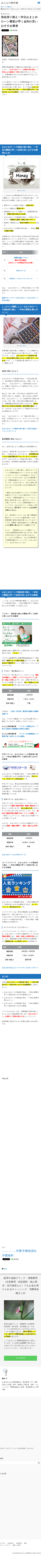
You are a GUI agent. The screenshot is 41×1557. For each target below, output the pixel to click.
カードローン (5, 1251)
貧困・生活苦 (16, 1545)
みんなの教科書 (9, 2)
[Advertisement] (20, 123)
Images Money (22, 345)
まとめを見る (20, 1358)
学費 (19, 1250)
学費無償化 (29, 1250)
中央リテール (21, 270)
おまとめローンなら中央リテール (14, 854)
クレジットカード (5, 1545)
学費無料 (8, 1255)
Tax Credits (22, 190)
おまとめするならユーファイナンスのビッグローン (20, 967)
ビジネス (2, 1543)
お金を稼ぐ (11, 1543)
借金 (5, 1269)
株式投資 (19, 1543)
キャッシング (12, 1251)
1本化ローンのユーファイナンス (21, 278)
